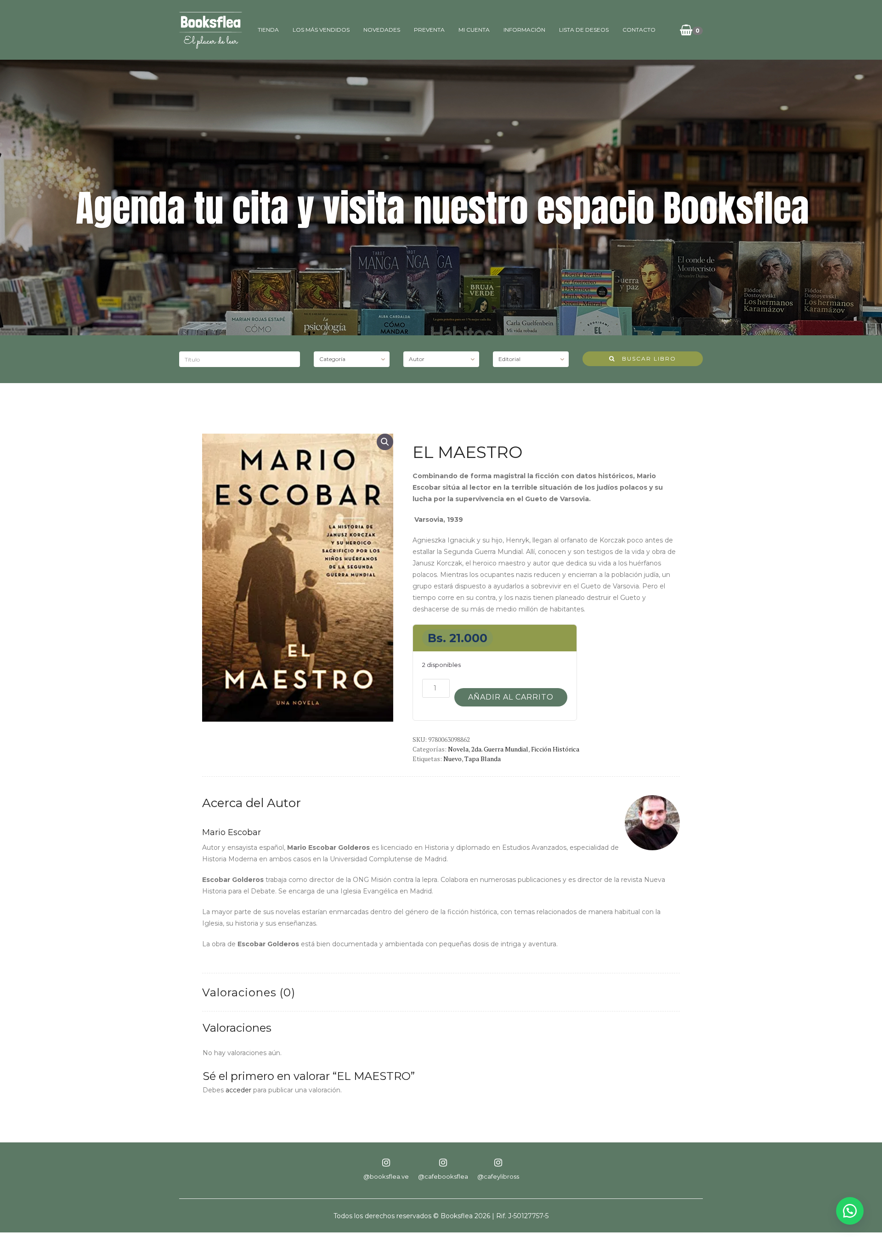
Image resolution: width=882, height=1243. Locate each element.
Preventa (429, 29)
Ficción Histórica (555, 749)
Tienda (268, 29)
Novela (458, 749)
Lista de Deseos (584, 29)
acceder (238, 1090)
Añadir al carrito (511, 697)
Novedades (381, 29)
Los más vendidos (321, 29)
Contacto (639, 29)
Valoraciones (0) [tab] (248, 992)
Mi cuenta (474, 29)
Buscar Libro (645, 358)
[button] (385, 442)
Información (524, 29)
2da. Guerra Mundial (499, 749)
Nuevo (452, 758)
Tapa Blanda (482, 758)
